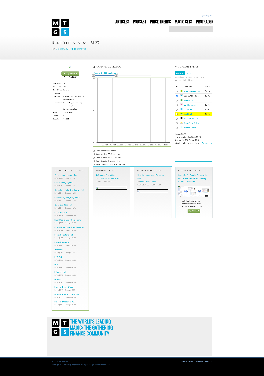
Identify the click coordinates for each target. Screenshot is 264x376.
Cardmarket (189, 109)
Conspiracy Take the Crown (71, 49)
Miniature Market (191, 118)
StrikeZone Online (191, 123)
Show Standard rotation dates (108, 161)
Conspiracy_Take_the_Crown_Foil (69, 190)
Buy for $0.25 (71, 73)
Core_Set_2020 (61, 212)
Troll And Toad (190, 127)
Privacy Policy (187, 362)
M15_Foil (58, 257)
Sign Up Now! (194, 211)
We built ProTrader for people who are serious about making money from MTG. (192, 178)
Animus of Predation (105, 175)
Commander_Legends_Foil (65, 175)
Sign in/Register (206, 16)
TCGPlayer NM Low (192, 91)
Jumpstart (58, 249)
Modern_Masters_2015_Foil (66, 294)
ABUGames (188, 100)
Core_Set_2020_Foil (63, 205)
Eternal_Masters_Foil (63, 235)
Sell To (189, 73)
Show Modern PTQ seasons (108, 154)
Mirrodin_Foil (60, 272)
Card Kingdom (190, 105)
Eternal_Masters (61, 242)
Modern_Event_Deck (63, 287)
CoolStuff (188, 114)
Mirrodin (58, 279)
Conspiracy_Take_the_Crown (67, 197)
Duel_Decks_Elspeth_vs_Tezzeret (69, 227)
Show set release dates (106, 150)
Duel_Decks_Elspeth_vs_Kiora (67, 220)
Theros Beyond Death (148, 182)
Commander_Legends (63, 182)
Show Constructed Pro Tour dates (110, 164)
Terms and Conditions (203, 362)
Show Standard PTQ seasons (108, 157)
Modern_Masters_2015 (64, 302)
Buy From (179, 73)
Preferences (207, 143)
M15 (56, 264)
